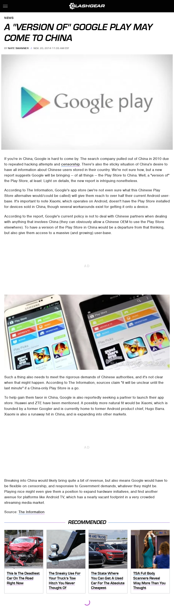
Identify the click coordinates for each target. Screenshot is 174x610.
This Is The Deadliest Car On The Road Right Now (23, 578)
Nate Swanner (18, 48)
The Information (31, 512)
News (9, 18)
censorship (70, 164)
